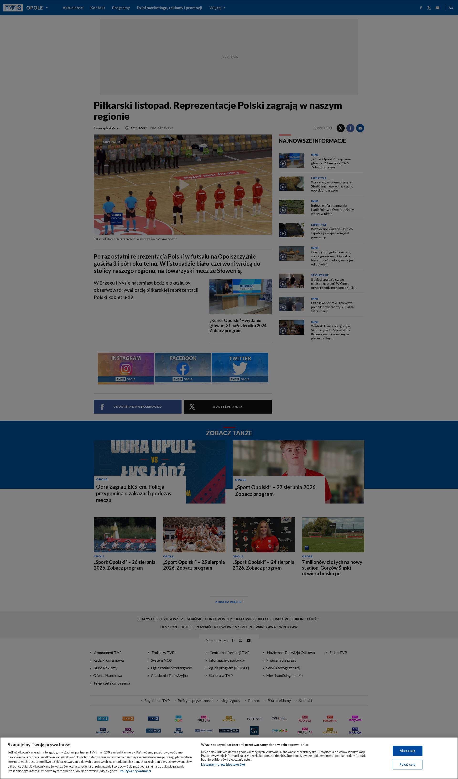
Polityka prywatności (135, 771)
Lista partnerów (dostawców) (223, 764)
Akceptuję (407, 751)
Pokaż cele (408, 764)
